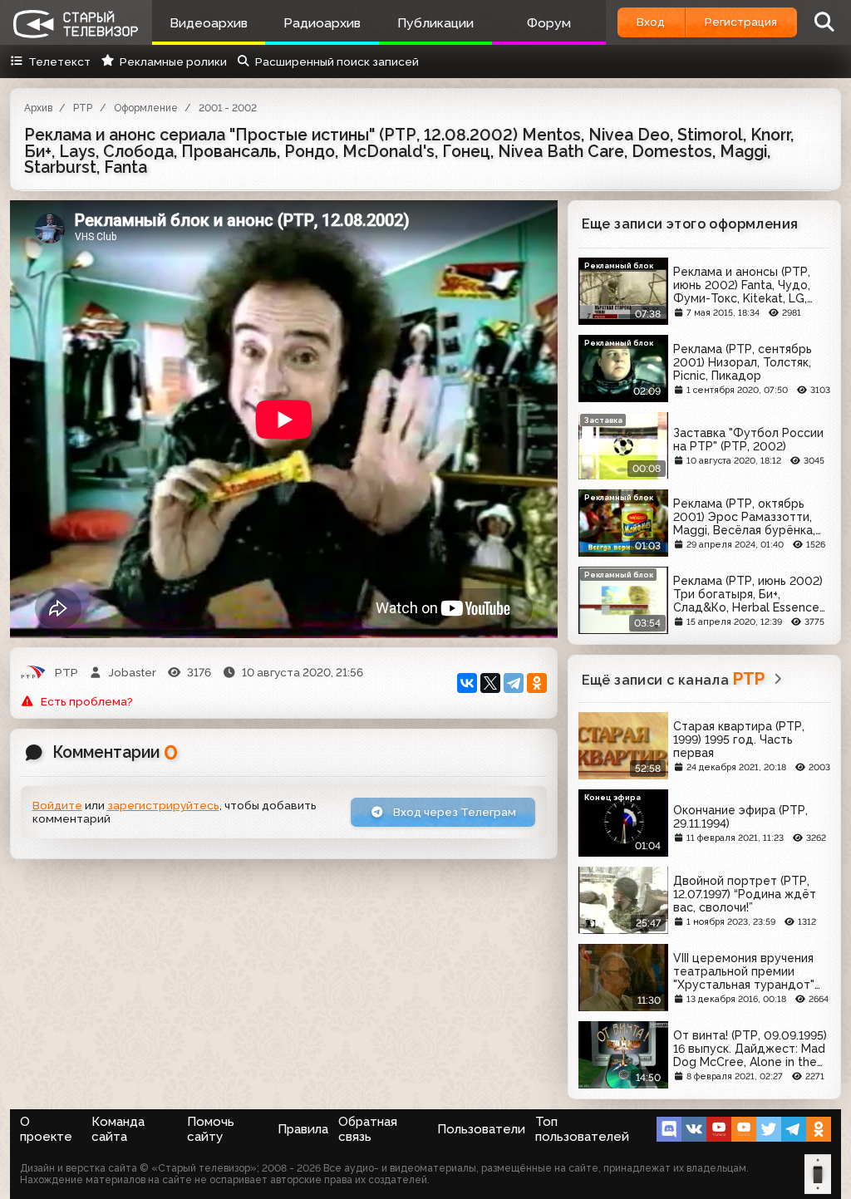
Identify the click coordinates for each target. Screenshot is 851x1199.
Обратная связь (367, 1129)
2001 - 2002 (228, 108)
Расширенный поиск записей (337, 61)
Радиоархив (322, 23)
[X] (490, 683)
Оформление (146, 108)
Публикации (435, 23)
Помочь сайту (210, 1129)
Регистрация (741, 21)
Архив (38, 108)
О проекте (46, 1129)
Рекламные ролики (173, 61)
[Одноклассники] (537, 683)
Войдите (57, 805)
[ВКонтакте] (467, 683)
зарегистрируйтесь (163, 805)
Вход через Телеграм (453, 811)
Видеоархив (209, 23)
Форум (549, 23)
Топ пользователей (582, 1129)
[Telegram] (514, 683)
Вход (651, 21)
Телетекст (59, 61)
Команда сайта (118, 1129)
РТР (82, 108)
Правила (303, 1129)
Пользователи (481, 1129)
